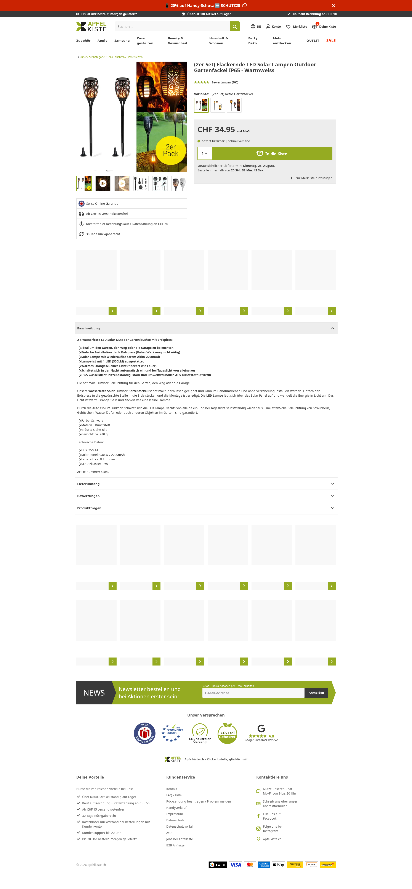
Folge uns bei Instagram (272, 828)
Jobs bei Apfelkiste (179, 839)
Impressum (174, 814)
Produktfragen (89, 508)
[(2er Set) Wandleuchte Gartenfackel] (234, 105)
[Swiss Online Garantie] (145, 733)
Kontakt (171, 789)
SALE (331, 40)
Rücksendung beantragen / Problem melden (198, 801)
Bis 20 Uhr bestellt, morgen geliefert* (109, 839)
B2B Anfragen (176, 845)
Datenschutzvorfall (180, 826)
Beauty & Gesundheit (178, 40)
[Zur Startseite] (91, 26)
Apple (102, 40)
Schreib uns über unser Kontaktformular (280, 803)
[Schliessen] (334, 5)
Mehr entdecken (282, 40)
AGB (169, 833)
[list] (131, 117)
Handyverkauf (176, 808)
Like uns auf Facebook (272, 816)
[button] (80, 117)
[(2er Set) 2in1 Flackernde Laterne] (218, 105)
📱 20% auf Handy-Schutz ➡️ (202, 5)
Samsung (122, 40)
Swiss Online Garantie (102, 203)
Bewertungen (88, 496)
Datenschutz (175, 820)
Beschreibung (88, 328)
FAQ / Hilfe (174, 795)
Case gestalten (145, 40)
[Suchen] (235, 26)
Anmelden (316, 693)
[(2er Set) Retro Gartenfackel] (201, 105)
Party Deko (253, 40)
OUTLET (312, 40)
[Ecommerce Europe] (172, 733)
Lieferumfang (88, 484)
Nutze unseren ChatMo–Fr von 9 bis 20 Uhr (279, 791)
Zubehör (83, 40)
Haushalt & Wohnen (218, 40)
